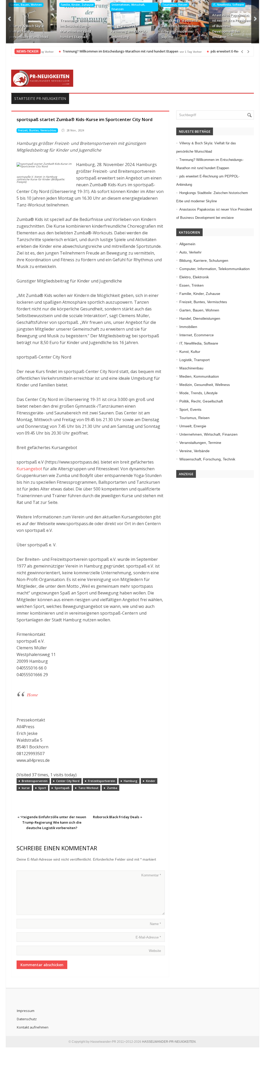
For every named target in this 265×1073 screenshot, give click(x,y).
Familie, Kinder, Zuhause (77, 4)
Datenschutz (27, 1019)
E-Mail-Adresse (148, 937)
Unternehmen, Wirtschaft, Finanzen (128, 7)
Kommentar (151, 875)
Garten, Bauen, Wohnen (26, 4)
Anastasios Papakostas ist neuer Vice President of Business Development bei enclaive (231, 26)
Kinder (150, 781)
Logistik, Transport (194, 360)
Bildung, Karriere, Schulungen (203, 260)
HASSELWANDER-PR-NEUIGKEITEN (169, 1042)
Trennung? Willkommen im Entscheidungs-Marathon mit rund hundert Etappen (80, 28)
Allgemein (187, 244)
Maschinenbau (191, 368)
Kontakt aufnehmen (32, 1027)
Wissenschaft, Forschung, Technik (207, 459)
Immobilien (188, 327)
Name (155, 924)
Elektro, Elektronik (194, 277)
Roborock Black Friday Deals (116, 817)
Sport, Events (190, 409)
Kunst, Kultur (189, 351)
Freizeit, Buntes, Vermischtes (37, 130)
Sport (42, 788)
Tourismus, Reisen (174, 4)
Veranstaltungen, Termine (200, 443)
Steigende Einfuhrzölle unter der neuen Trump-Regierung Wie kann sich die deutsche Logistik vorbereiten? (53, 822)
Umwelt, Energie (192, 426)
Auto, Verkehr (190, 252)
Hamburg (130, 781)
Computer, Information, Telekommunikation (214, 269)
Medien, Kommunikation (199, 376)
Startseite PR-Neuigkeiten (40, 98)
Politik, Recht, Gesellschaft (201, 401)
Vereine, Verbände (194, 451)
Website (155, 951)
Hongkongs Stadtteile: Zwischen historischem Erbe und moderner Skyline (180, 28)
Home (32, 694)
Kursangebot (30, 469)
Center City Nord (67, 781)
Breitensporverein (35, 781)
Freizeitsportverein (101, 781)
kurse (26, 788)
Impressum (25, 1010)
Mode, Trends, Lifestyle (198, 393)
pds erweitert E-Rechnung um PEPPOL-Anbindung (129, 31)
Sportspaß (62, 788)
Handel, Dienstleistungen (199, 318)
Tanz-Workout (88, 788)
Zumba (112, 788)
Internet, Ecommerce (196, 335)
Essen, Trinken (191, 285)
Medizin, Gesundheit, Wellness (204, 385)
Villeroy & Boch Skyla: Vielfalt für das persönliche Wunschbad (29, 31)
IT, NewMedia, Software (228, 4)
